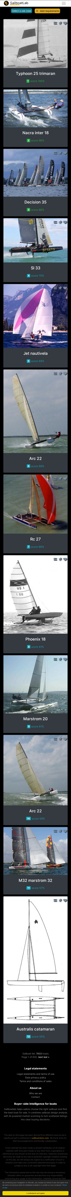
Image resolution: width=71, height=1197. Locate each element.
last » (46, 1057)
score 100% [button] (36, 81)
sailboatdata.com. (40, 1138)
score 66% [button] (36, 466)
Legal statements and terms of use (35, 1074)
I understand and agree (35, 1193)
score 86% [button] (36, 209)
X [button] (37, 11)
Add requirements (49, 11)
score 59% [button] (36, 818)
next (40, 1057)
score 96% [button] (36, 140)
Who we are (35, 1093)
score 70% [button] (36, 275)
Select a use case (21, 10)
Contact (35, 1096)
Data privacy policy (35, 1077)
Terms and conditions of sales (35, 1081)
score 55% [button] (36, 1036)
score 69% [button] (36, 361)
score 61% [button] (36, 646)
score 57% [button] (36, 888)
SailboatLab (18, 3)
